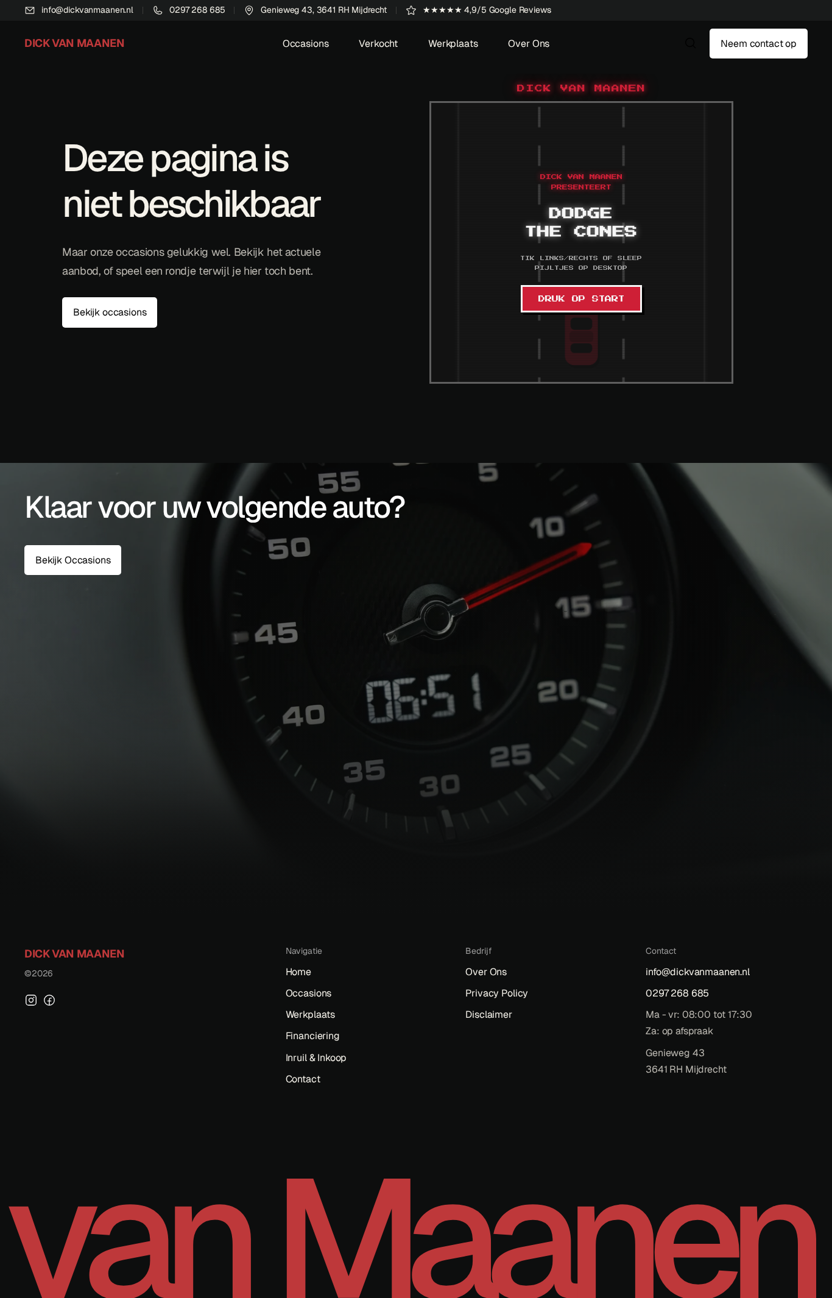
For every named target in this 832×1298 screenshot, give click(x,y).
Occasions (306, 43)
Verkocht (378, 43)
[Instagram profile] (31, 1000)
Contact (303, 1079)
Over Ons (528, 43)
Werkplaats (453, 43)
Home (298, 971)
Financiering (313, 1035)
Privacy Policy (496, 993)
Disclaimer (488, 1014)
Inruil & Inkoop (316, 1057)
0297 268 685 (677, 993)
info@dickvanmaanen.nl (698, 971)
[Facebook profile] (49, 1000)
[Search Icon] (690, 43)
